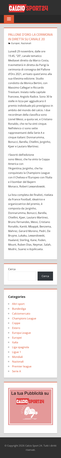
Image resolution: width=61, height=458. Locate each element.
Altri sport (18, 304)
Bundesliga (19, 309)
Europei (15, 43)
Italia (15, 342)
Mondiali (17, 357)
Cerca (11, 269)
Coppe (16, 323)
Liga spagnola (20, 347)
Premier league (22, 366)
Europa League (21, 333)
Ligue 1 (16, 352)
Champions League (24, 318)
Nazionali (26, 43)
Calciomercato (21, 313)
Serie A (16, 371)
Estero (16, 328)
